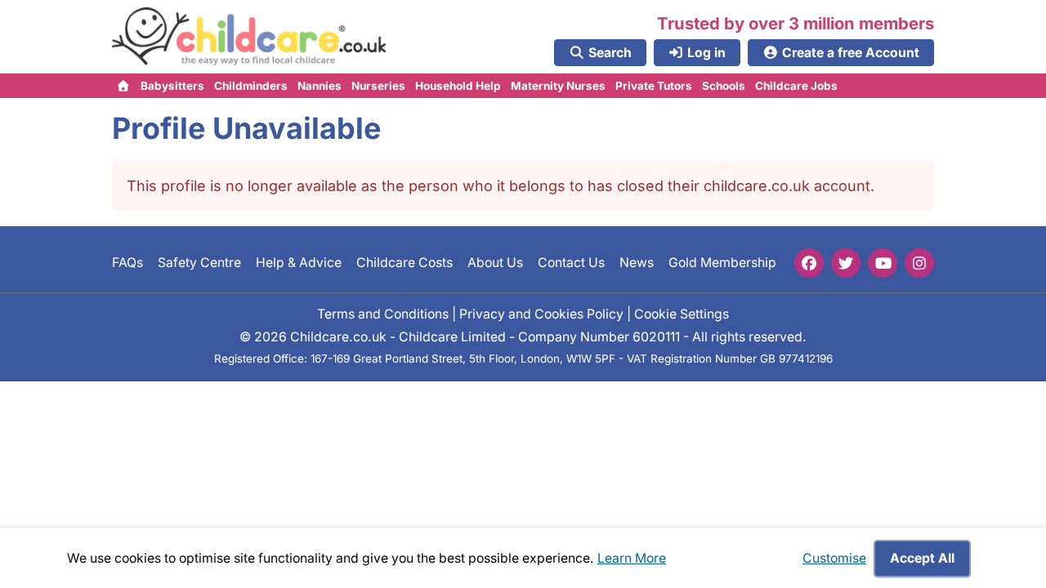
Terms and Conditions (383, 313)
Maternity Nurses (558, 85)
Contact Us (571, 262)
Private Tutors (653, 85)
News (636, 262)
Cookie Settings (681, 313)
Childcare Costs (404, 262)
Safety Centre (199, 262)
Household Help (458, 85)
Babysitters (172, 85)
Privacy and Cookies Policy (541, 313)
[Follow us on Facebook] (809, 263)
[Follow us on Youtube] (882, 263)
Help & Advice (299, 262)
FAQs (127, 262)
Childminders (251, 85)
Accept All (922, 558)
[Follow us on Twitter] (845, 263)
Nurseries (378, 85)
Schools (723, 85)
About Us (495, 262)
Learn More (631, 558)
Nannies (319, 85)
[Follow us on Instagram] (919, 263)
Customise (834, 558)
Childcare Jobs (796, 85)
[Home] (124, 85)
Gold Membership (722, 262)
